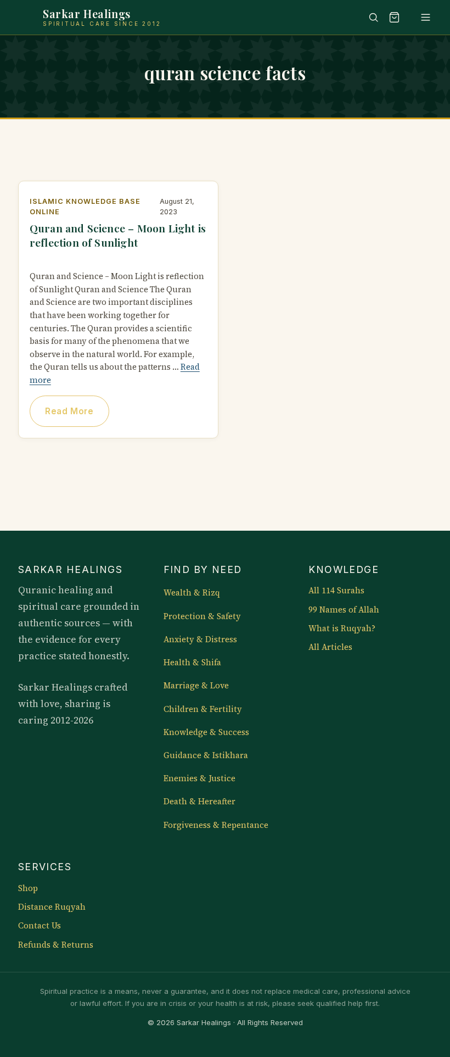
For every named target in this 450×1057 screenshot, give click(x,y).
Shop (28, 888)
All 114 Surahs (336, 590)
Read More (69, 411)
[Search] (368, 17)
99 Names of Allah (343, 609)
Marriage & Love (196, 685)
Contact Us (39, 925)
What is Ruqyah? (341, 628)
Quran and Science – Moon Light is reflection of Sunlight (118, 235)
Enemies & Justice (199, 778)
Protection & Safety (202, 616)
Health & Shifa (192, 662)
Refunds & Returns (55, 944)
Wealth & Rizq (192, 592)
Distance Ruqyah (52, 907)
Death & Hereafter (199, 801)
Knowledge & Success (206, 732)
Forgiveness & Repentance (216, 825)
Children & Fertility (203, 709)
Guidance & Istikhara (206, 755)
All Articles (330, 647)
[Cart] (394, 17)
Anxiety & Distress (200, 639)
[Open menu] (420, 17)
